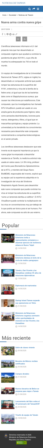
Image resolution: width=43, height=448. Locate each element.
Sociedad (12, 15)
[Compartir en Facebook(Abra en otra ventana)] (2, 34)
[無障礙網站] (21, 442)
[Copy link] (16, 34)
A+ (25, 39)
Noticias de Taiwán (26, 15)
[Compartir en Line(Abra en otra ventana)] (7, 34)
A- (18, 39)
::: (2, 1)
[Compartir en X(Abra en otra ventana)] (5, 34)
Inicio (4, 15)
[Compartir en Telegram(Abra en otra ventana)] (10, 34)
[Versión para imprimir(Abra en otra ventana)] (13, 34)
